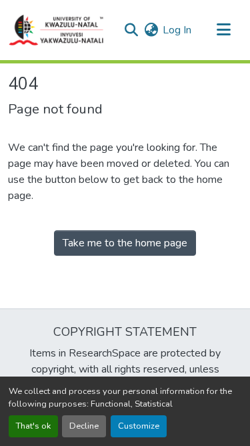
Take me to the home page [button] (125, 243)
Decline (84, 426)
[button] (56, 30)
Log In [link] (177, 30)
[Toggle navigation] (223, 30)
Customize (138, 426)
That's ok (33, 426)
